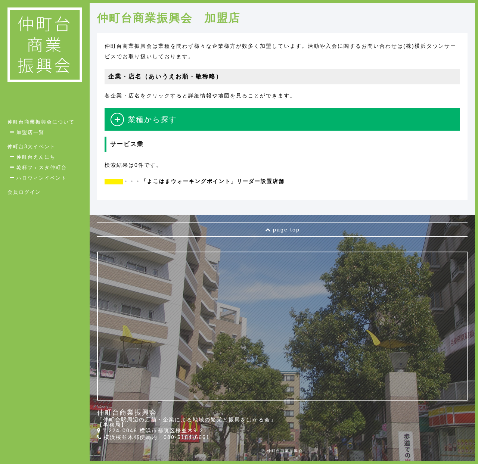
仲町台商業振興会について (41, 122)
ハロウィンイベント (41, 178)
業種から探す (152, 119)
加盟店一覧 (30, 132)
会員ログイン (24, 192)
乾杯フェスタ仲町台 (41, 167)
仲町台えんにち (36, 157)
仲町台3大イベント (31, 146)
